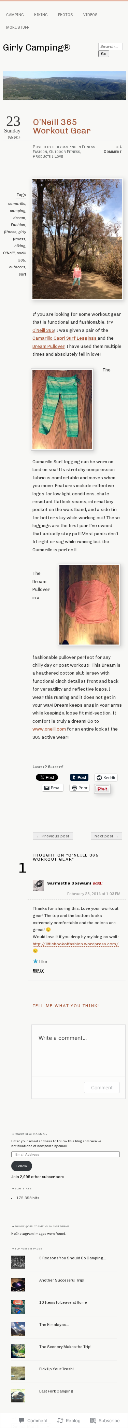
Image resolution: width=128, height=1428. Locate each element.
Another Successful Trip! (61, 1280)
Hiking (41, 15)
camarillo (16, 203)
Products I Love (48, 156)
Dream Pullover (48, 346)
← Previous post (53, 836)
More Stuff (17, 27)
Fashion (18, 225)
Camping (15, 15)
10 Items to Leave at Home (63, 1302)
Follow (21, 1166)
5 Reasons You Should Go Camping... (72, 1258)
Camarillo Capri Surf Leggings (65, 338)
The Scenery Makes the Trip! (65, 1347)
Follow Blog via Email (31, 1134)
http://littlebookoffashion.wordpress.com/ (76, 944)
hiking (19, 246)
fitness (10, 232)
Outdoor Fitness (64, 151)
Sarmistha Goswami (69, 883)
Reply (38, 970)
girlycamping (64, 146)
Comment (102, 1087)
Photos (65, 15)
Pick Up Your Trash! (56, 1369)
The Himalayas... (54, 1325)
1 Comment (112, 149)
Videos (90, 15)
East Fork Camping (56, 1391)
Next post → (106, 836)
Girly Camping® (36, 47)
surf (22, 274)
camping (17, 211)
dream (19, 218)
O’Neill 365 (43, 330)
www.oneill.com (49, 729)
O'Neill (9, 253)
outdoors (17, 267)
